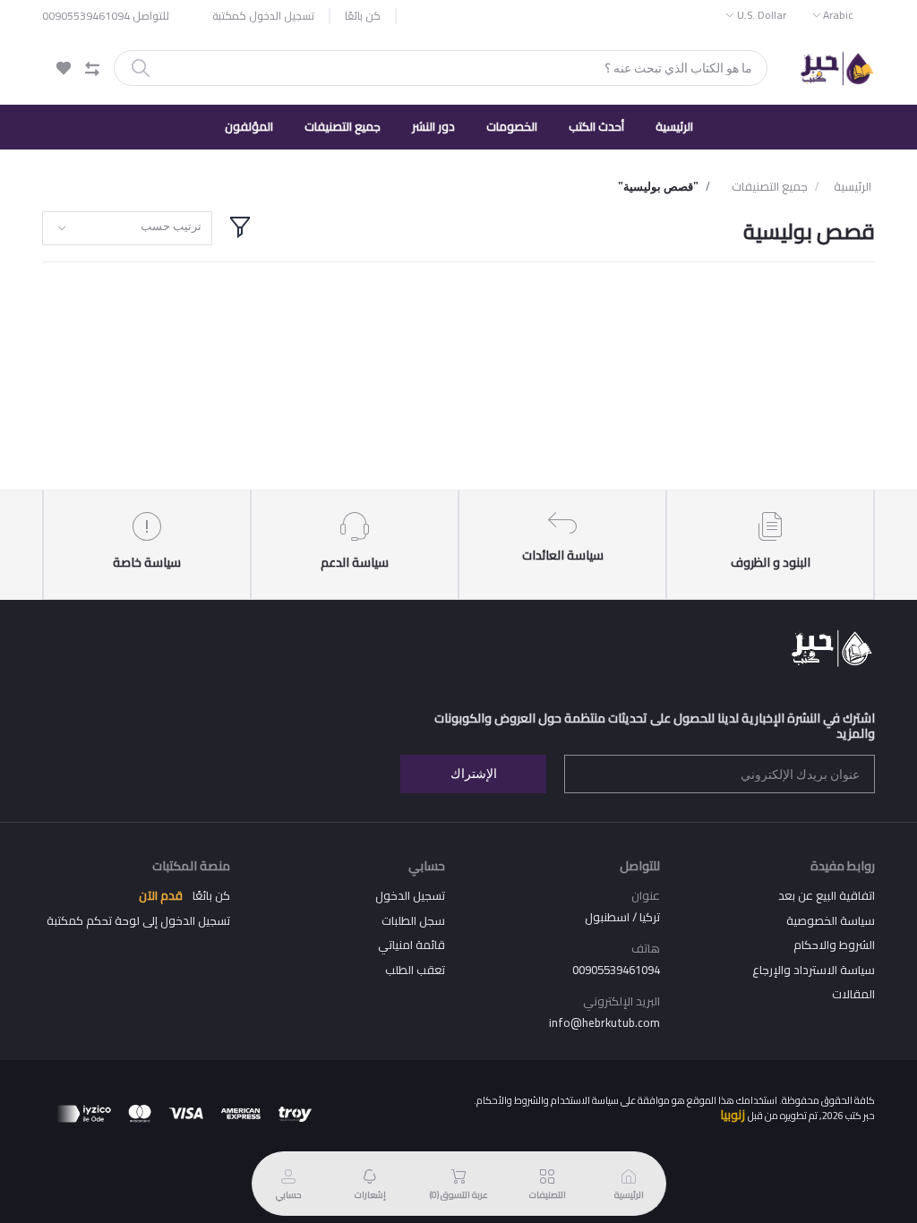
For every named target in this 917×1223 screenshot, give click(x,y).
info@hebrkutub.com (604, 1022)
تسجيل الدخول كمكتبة (263, 16)
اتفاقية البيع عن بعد (826, 895)
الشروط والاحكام (834, 944)
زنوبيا (732, 1114)
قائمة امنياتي (411, 944)
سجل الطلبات (413, 920)
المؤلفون (249, 126)
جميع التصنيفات (342, 126)
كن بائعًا (363, 16)
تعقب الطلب (415, 969)
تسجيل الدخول (410, 895)
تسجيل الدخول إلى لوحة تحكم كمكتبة (138, 920)
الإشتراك (473, 773)
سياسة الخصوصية (830, 920)
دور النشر (433, 126)
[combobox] (127, 228)
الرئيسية (674, 126)
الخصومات (511, 126)
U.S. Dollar (761, 14)
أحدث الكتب (596, 126)
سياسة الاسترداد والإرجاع (813, 969)
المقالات (853, 994)
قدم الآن (161, 895)
